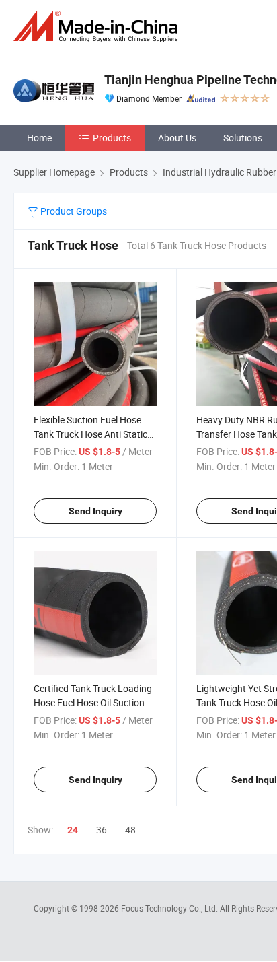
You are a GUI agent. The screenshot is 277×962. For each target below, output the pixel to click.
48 (130, 829)
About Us (177, 137)
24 (72, 830)
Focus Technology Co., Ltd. (170, 908)
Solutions (242, 137)
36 (101, 829)
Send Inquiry (95, 511)
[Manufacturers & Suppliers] (98, 26)
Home (39, 137)
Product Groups (72, 211)
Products (112, 137)
